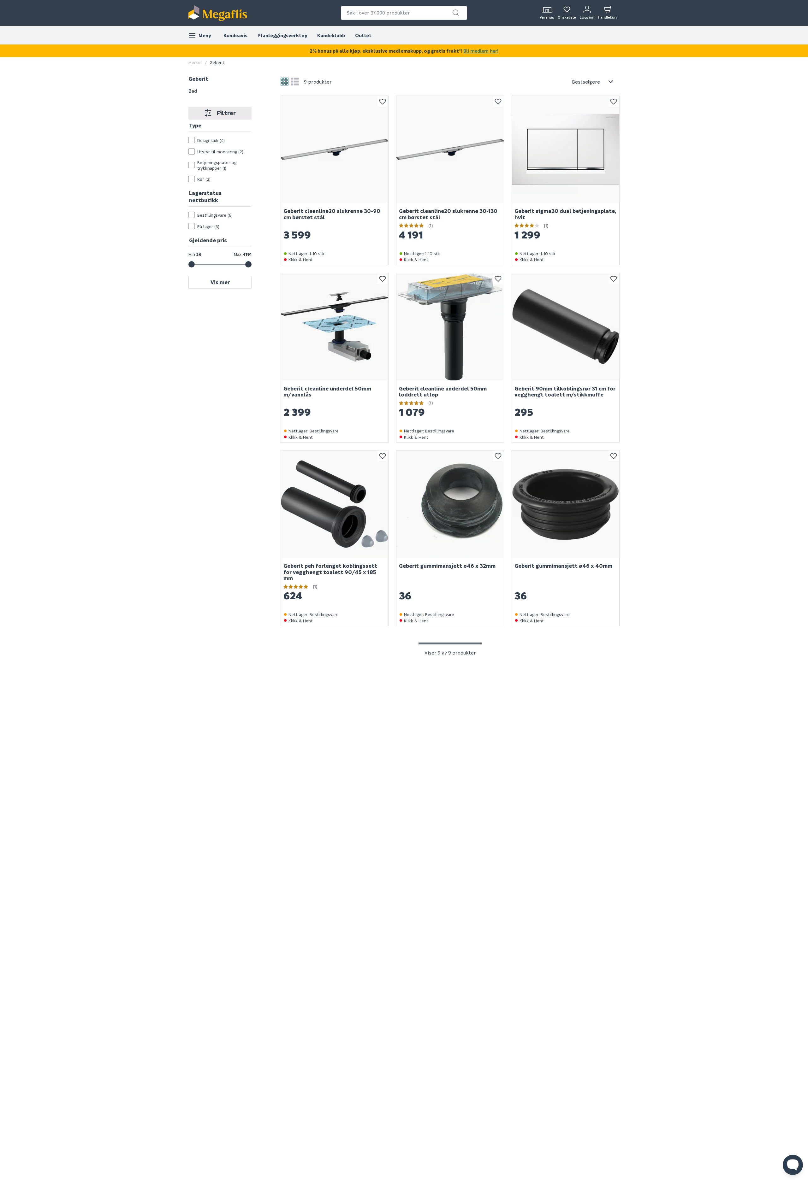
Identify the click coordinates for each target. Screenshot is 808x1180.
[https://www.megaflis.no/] (217, 13)
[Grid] (284, 81)
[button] (455, 12)
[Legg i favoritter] (382, 102)
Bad (192, 90)
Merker (195, 62)
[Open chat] (793, 1165)
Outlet (363, 35)
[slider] (191, 264)
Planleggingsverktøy (282, 35)
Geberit (198, 78)
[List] (295, 81)
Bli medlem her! (480, 51)
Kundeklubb (331, 35)
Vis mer (220, 282)
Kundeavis (235, 35)
